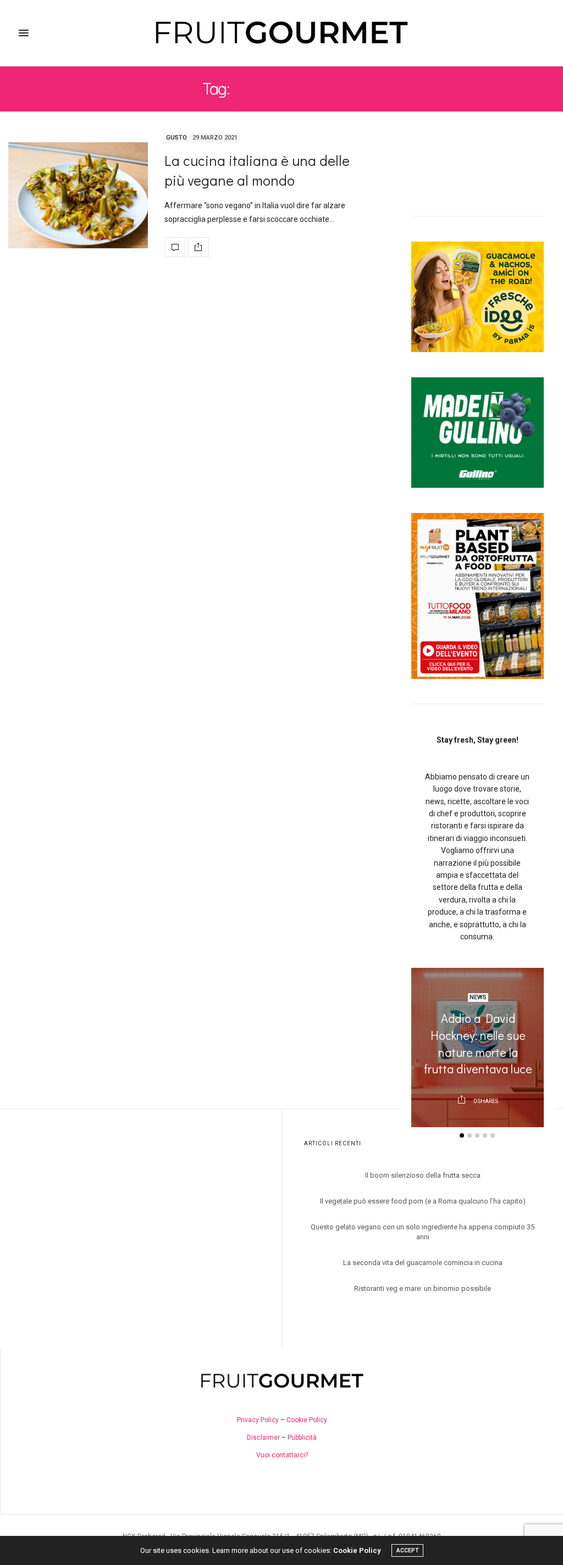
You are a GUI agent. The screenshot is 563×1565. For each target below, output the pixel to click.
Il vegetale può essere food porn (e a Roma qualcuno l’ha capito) (423, 1201)
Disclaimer (263, 1437)
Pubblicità (302, 1437)
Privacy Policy (258, 1420)
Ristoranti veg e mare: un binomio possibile (422, 1288)
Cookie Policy (306, 1420)
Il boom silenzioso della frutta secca (423, 1175)
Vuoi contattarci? (282, 1455)
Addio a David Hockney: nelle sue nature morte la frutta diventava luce (477, 1043)
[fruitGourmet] (281, 32)
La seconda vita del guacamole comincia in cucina (423, 1262)
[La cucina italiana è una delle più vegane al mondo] (78, 195)
